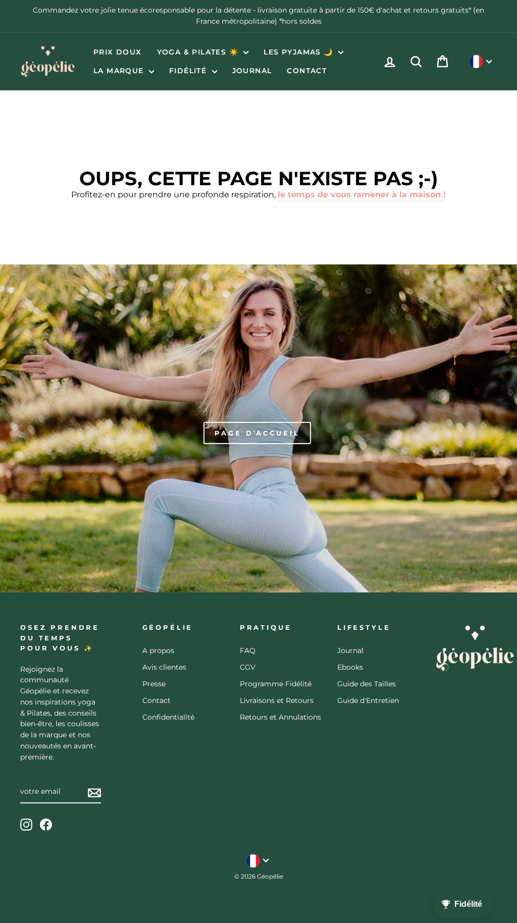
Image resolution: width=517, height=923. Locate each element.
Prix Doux (117, 52)
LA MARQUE (119, 70)
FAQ (247, 650)
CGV (247, 667)
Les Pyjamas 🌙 (300, 52)
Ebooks (350, 667)
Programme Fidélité (276, 684)
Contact (307, 70)
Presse (154, 684)
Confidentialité (168, 717)
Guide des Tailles (366, 684)
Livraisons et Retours (277, 700)
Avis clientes (164, 667)
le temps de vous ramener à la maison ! (362, 194)
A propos (158, 650)
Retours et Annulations (280, 717)
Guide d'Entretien (368, 700)
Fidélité (189, 70)
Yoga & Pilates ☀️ (199, 52)
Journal (252, 70)
